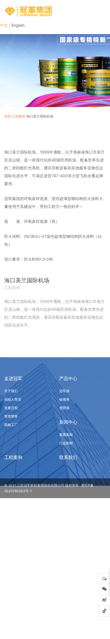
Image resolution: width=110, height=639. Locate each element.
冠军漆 (64, 391)
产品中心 (68, 378)
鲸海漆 (64, 399)
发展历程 (11, 408)
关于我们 (11, 391)
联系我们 (68, 457)
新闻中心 (68, 422)
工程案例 (18, 116)
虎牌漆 (64, 408)
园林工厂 (11, 425)
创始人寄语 (12, 399)
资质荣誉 (11, 416)
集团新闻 (66, 434)
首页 (7, 116)
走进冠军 (13, 378)
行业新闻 (66, 443)
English (18, 25)
